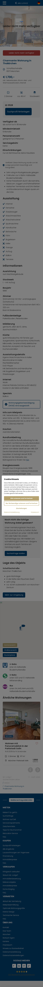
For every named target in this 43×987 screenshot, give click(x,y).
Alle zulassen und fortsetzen (21, 498)
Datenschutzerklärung (11, 512)
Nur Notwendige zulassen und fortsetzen (21, 503)
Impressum (35, 512)
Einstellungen (21, 508)
